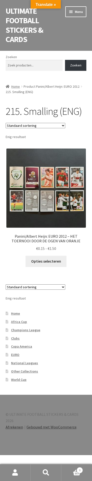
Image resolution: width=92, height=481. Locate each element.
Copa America (21, 346)
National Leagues (24, 363)
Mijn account (15, 472)
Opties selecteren (46, 261)
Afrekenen (14, 427)
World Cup (18, 379)
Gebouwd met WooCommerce (51, 427)
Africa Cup (19, 322)
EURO (15, 355)
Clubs (15, 338)
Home (15, 86)
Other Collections (24, 371)
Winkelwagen (70, 468)
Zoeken (11, 57)
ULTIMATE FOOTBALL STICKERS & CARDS (24, 25)
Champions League (25, 330)
